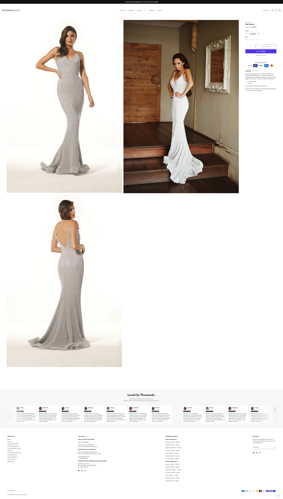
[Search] (276, 10)
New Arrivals (123, 10)
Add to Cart (266, 46)
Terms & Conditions (12, 457)
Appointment (152, 10)
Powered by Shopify (22, 494)
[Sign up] (275, 447)
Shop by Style (131, 10)
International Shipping (13, 446)
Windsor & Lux (249, 22)
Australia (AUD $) (11, 490)
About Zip (9, 450)
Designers (139, 10)
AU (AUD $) (265, 10)
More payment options (261, 55)
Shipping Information (12, 443)
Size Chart (255, 70)
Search (9, 439)
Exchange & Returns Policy (14, 448)
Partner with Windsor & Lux (14, 452)
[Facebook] (78, 470)
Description (248, 70)
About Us (9, 441)
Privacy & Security (12, 455)
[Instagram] (82, 470)
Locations (159, 10)
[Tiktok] (85, 470)
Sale (145, 10)
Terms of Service (11, 459)
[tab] (249, 71)
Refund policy (10, 461)
